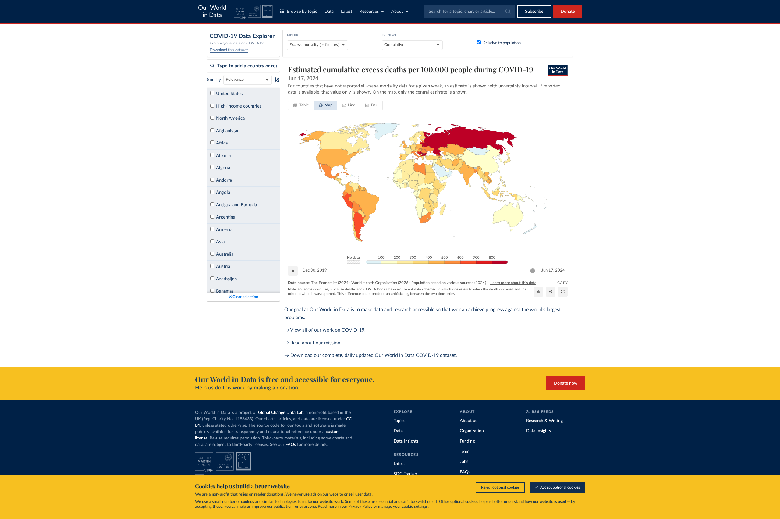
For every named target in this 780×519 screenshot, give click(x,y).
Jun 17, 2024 (553, 270)
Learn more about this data (513, 283)
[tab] (301, 105)
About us (468, 421)
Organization (472, 431)
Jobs (464, 462)
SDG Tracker (405, 474)
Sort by (214, 80)
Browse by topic (302, 11)
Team (465, 452)
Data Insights (406, 441)
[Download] (538, 292)
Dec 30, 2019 (315, 270)
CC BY (562, 283)
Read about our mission (315, 342)
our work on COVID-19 (339, 330)
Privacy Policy (360, 507)
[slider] (532, 271)
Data (329, 11)
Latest (346, 11)
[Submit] (507, 11)
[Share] (550, 292)
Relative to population (502, 43)
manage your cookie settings (403, 507)
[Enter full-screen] (563, 292)
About (397, 11)
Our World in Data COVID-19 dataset (415, 355)
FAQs (290, 445)
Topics (399, 421)
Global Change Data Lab (280, 413)
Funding (467, 441)
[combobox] (469, 11)
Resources (369, 11)
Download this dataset (229, 50)
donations (275, 494)
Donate (568, 11)
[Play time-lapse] (293, 271)
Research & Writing (544, 421)
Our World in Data (212, 11)
